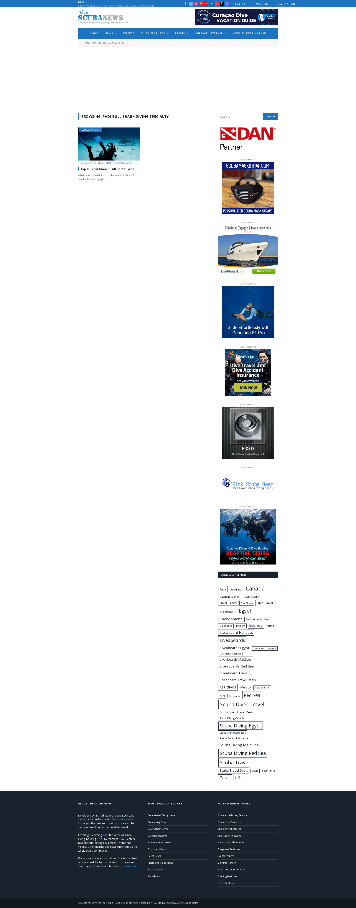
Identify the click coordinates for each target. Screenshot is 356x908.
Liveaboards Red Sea (237, 666)
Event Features (225, 856)
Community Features (229, 822)
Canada (255, 588)
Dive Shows (247, 603)
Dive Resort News (158, 835)
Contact (241, 3)
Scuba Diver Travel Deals (236, 712)
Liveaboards (232, 640)
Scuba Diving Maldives (239, 744)
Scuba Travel (235, 762)
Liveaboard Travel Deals (238, 680)
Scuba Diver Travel (242, 704)
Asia (223, 589)
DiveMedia (159, 902)
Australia (235, 589)
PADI (222, 696)
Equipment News (157, 849)
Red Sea (252, 695)
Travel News (155, 876)
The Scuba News (110, 902)
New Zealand (262, 687)
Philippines (234, 696)
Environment (231, 618)
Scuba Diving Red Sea (243, 753)
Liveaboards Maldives (235, 659)
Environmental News (258, 619)
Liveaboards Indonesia (230, 653)
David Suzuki (251, 596)
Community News (157, 822)
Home (94, 33)
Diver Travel (228, 603)
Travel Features (226, 883)
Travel (180, 33)
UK (237, 777)
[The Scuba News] (106, 17)
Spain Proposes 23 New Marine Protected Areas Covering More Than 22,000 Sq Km (119, 5)
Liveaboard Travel (234, 673)
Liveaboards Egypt (234, 648)
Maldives (228, 687)
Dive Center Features (229, 828)
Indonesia (256, 626)
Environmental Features (230, 842)
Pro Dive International (97, 162)
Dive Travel (265, 603)
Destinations (287, 3)
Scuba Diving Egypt (240, 725)
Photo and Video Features (232, 869)
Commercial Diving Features (233, 815)
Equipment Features (228, 849)
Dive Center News (158, 828)
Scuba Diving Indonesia (234, 738)
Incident (240, 625)
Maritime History (226, 862)
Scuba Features (152, 33)
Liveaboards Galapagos (264, 648)
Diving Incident (227, 611)
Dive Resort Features (229, 835)
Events (128, 33)
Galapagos (226, 625)
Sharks (255, 771)
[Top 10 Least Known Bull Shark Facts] (109, 143)
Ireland (270, 625)
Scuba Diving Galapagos (233, 732)
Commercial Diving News (161, 815)
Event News (154, 856)
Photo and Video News (160, 862)
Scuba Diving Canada (232, 718)
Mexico (245, 687)
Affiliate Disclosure (187, 902)
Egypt (245, 610)
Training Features (227, 876)
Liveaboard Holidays (236, 632)
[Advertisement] (178, 79)
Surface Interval (209, 33)
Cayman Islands (230, 596)
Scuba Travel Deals (234, 770)
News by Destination (249, 33)
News (109, 33)
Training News (156, 869)
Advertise (262, 3)
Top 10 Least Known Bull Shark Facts (107, 169)
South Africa (268, 770)
